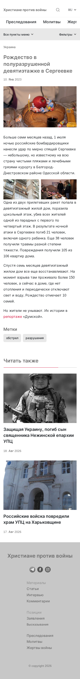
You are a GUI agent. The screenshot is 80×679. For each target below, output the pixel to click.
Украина (9, 47)
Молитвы (52, 22)
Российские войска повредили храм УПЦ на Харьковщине (36, 519)
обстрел (12, 338)
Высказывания (37, 624)
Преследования (21, 22)
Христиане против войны (25, 10)
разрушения (35, 338)
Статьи (33, 589)
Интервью (35, 595)
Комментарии (38, 601)
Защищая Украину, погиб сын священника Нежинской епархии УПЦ (38, 435)
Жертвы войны (39, 648)
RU (70, 10)
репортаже (12, 316)
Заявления (36, 618)
